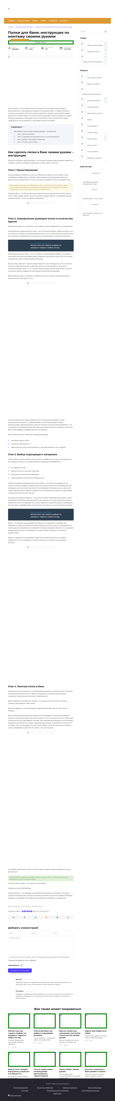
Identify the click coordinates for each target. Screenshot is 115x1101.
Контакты (64, 21)
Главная (12, 21)
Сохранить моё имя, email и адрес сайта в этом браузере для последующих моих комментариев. (39, 957)
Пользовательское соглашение (57, 1090)
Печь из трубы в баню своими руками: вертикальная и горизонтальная (43, 1072)
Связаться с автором (70, 1088)
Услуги (35, 21)
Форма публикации (94, 1088)
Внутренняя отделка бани (20, 39)
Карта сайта (58, 1093)
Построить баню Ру (41, 8)
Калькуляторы (23, 21)
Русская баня (26, 906)
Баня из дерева (14, 906)
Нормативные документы (90, 1090)
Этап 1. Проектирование (25, 134)
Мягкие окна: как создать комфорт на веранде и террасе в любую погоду (17, 1034)
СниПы (43, 21)
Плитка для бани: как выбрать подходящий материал (43, 1033)
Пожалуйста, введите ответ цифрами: (22, 960)
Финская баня (37, 906)
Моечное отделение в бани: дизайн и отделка (95, 1070)
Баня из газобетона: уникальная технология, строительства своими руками (70, 1034)
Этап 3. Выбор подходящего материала (31, 139)
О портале (53, 21)
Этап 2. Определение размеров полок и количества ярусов (38, 137)
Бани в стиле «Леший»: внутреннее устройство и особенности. (18, 1071)
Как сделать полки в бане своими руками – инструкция (35, 131)
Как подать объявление (45, 1088)
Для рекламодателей (20, 1088)
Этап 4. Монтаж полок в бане (27, 142)
